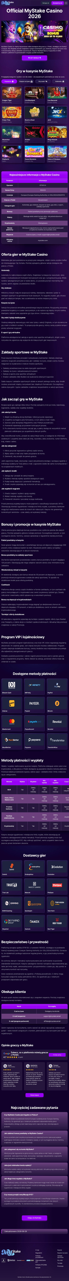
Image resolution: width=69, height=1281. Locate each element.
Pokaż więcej (34, 1095)
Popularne (8, 81)
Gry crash (42, 81)
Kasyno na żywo (25, 81)
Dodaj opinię (57, 1055)
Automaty (58, 81)
